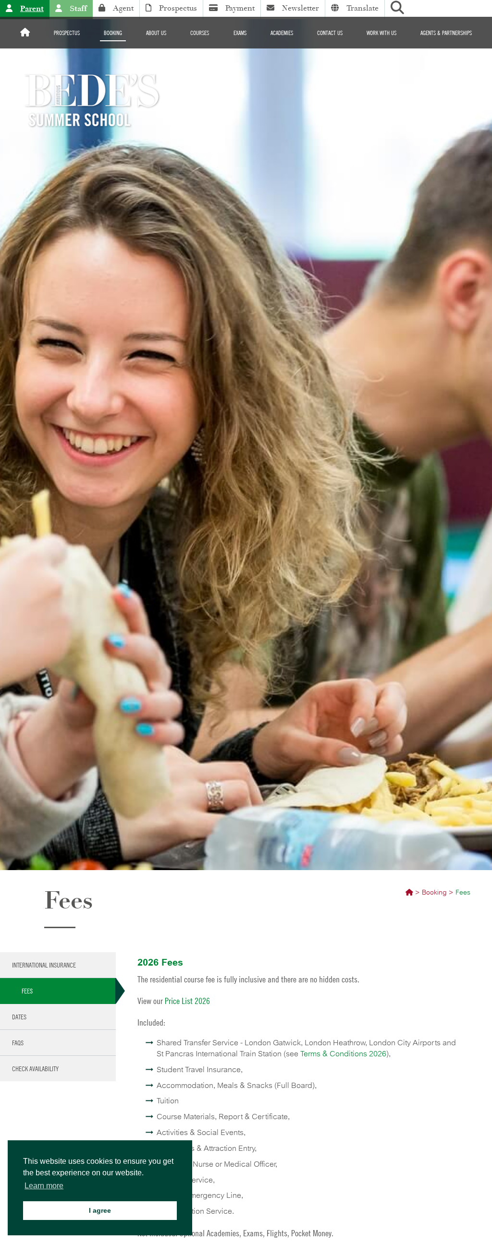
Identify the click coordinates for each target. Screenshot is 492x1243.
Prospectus (178, 8)
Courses (199, 32)
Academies (282, 32)
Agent (123, 8)
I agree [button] (100, 1210)
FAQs (18, 1042)
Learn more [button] (44, 1186)
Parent (32, 8)
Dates (19, 1016)
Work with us (381, 32)
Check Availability (35, 1068)
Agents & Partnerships (446, 32)
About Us (156, 32)
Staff (78, 8)
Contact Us (330, 32)
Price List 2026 (187, 1001)
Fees (27, 990)
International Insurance (44, 964)
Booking (113, 32)
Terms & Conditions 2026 (343, 1053)
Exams (240, 32)
